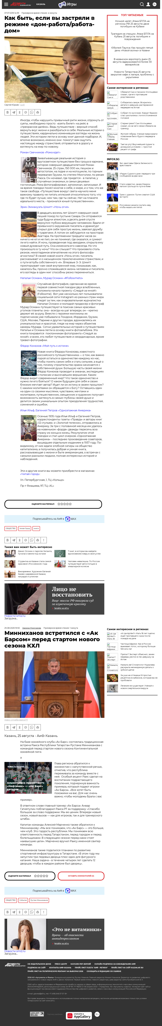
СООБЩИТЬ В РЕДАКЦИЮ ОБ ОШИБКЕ (104, 971)
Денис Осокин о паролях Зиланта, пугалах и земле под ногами (35, 552)
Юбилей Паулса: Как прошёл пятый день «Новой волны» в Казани (132, 49)
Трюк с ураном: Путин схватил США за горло (137, 196)
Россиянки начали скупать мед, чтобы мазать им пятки (135, 206)
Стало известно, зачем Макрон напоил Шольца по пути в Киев (135, 185)
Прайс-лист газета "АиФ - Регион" (91, 968)
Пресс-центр (61, 964)
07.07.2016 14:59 (11, 13)
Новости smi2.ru (14, 615)
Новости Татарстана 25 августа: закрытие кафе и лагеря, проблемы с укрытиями (132, 75)
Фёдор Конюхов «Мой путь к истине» (44, 345)
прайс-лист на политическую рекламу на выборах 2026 (55, 971)
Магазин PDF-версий (81, 964)
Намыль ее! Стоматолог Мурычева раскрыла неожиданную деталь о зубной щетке (138, 667)
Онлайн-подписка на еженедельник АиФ (115, 964)
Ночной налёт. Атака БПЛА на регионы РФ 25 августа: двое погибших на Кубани (132, 24)
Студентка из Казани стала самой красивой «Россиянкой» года (34, 562)
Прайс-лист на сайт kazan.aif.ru (127, 968)
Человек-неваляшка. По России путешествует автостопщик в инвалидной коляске (84, 564)
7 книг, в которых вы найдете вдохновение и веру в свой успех (84, 552)
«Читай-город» (30, 474)
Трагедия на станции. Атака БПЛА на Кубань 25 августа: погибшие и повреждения (132, 37)
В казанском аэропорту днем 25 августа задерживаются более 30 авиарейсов (132, 62)
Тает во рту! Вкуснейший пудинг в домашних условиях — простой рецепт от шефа (137, 147)
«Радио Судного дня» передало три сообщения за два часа (137, 175)
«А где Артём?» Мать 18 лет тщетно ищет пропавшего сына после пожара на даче (138, 636)
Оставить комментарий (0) (81, 876)
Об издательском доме (39, 964)
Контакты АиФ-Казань (60, 968)
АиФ (22, 105)
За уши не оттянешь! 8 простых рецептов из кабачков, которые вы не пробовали (139, 678)
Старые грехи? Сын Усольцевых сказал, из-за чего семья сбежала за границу (138, 126)
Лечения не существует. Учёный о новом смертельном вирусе (137, 687)
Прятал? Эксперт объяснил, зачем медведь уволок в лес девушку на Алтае (137, 657)
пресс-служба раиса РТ (16, 720)
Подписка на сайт (37, 968)
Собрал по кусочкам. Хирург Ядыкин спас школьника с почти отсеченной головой (139, 115)
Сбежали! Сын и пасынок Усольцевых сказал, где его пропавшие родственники (139, 94)
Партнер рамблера (54, 1014)
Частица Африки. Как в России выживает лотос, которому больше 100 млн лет (138, 646)
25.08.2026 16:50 (12, 628)
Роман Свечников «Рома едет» (40, 152)
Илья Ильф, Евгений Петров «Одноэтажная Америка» (55, 410)
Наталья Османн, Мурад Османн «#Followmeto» (51, 278)
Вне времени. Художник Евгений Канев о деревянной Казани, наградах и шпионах (34, 574)
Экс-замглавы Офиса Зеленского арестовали (136, 164)
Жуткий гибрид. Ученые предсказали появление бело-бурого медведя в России (139, 136)
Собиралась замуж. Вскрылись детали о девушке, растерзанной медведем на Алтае (137, 105)
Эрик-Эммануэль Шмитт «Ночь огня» (44, 207)
